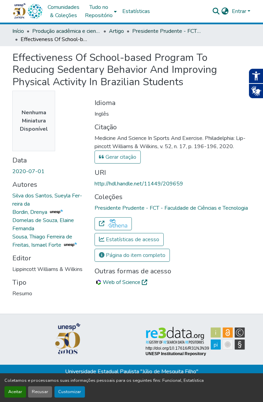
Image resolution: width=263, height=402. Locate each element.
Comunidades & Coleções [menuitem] (63, 11)
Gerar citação (120, 157)
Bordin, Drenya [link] (30, 212)
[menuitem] (101, 11)
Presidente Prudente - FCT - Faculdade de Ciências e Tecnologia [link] (166, 31)
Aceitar (15, 392)
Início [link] (18, 31)
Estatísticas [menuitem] (136, 11)
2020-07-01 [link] (28, 171)
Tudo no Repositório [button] (99, 11)
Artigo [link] (116, 31)
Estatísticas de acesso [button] (131, 239)
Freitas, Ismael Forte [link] (37, 245)
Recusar (40, 392)
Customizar (69, 392)
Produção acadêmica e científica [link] (66, 31)
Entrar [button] (240, 11)
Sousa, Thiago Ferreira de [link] (42, 237)
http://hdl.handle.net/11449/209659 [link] (139, 183)
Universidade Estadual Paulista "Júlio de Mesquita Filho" (131, 371)
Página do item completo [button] (134, 255)
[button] (34, 11)
